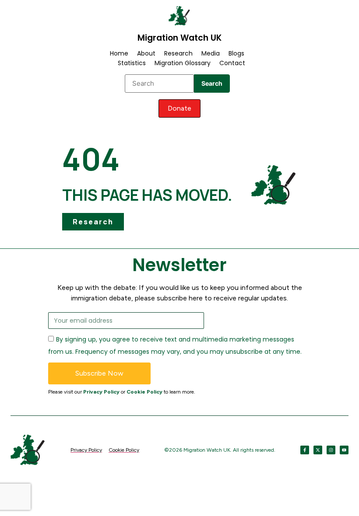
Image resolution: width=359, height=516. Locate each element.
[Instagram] (331, 450)
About (146, 53)
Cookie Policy (144, 392)
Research (178, 53)
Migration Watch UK (179, 38)
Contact (232, 63)
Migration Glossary (183, 63)
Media (210, 53)
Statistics (132, 63)
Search (211, 83)
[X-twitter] (317, 450)
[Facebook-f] (304, 450)
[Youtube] (344, 450)
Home (119, 53)
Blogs (236, 53)
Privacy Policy (101, 392)
